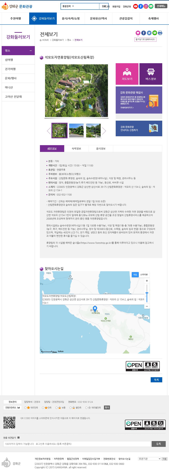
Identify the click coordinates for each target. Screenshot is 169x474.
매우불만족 (96, 407)
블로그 (154, 32)
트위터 (149, 32)
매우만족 (34, 407)
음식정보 (100, 148)
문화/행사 (11, 78)
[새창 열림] (18, 437)
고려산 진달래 (13, 96)
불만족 (78, 407)
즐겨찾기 (137, 32)
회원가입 (116, 6)
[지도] (135, 274)
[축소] (147, 306)
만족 (49, 407)
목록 (156, 379)
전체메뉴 (161, 6)
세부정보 (52, 148)
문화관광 (25, 6)
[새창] (135, 5)
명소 (7, 50)
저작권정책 (59, 459)
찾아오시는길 (124, 459)
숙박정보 (76, 148)
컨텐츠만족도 (11, 407)
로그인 (107, 6)
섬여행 (9, 59)
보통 (63, 407)
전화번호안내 (109, 459)
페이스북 (143, 32)
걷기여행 (10, 69)
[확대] (147, 280)
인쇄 (160, 32)
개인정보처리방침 (43, 459)
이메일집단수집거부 (91, 459)
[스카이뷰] (144, 274)
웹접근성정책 (73, 459)
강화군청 (127, 6)
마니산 (9, 87)
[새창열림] (139, 112)
